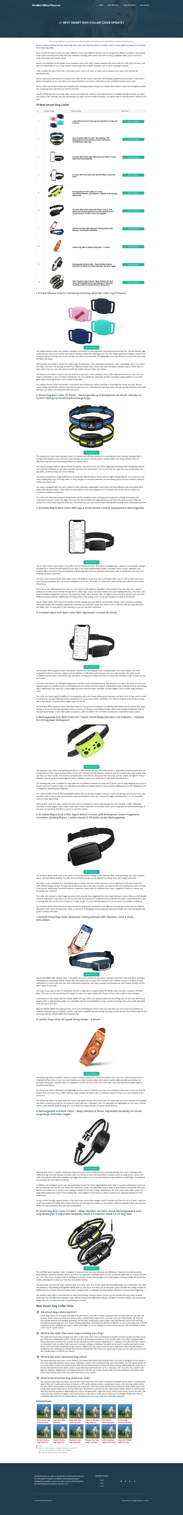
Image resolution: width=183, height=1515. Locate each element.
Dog (40, 1448)
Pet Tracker (45, 1448)
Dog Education (129, 5)
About (102, 1480)
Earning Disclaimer (137, 1500)
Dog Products (113, 5)
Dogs (40, 1446)
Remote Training (55, 1448)
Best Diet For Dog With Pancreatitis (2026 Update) (55, 1450)
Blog (101, 1483)
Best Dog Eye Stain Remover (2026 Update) (53, 1452)
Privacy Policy (126, 1500)
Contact (102, 1486)
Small (63, 1448)
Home (101, 5)
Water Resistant (71, 1448)
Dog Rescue (144, 5)
